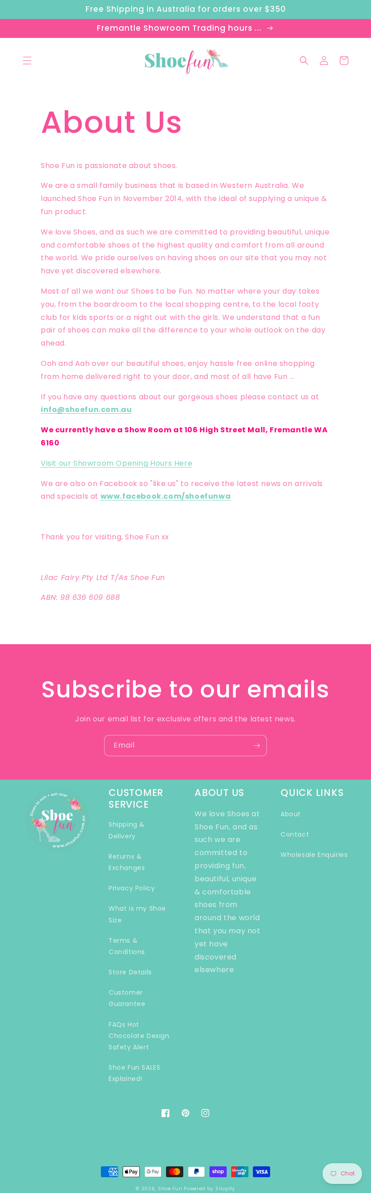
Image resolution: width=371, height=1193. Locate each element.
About (291, 814)
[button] (27, 60)
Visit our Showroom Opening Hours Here (116, 463)
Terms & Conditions (127, 946)
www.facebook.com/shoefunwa (165, 496)
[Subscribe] (256, 745)
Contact (295, 834)
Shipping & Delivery (127, 830)
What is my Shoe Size (137, 914)
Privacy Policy (132, 888)
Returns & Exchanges (127, 862)
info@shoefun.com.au (86, 409)
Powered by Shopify (209, 1188)
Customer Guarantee (127, 998)
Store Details (130, 972)
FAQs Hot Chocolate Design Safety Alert (139, 1036)
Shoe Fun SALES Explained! (134, 1073)
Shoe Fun (170, 1188)
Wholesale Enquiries (314, 854)
